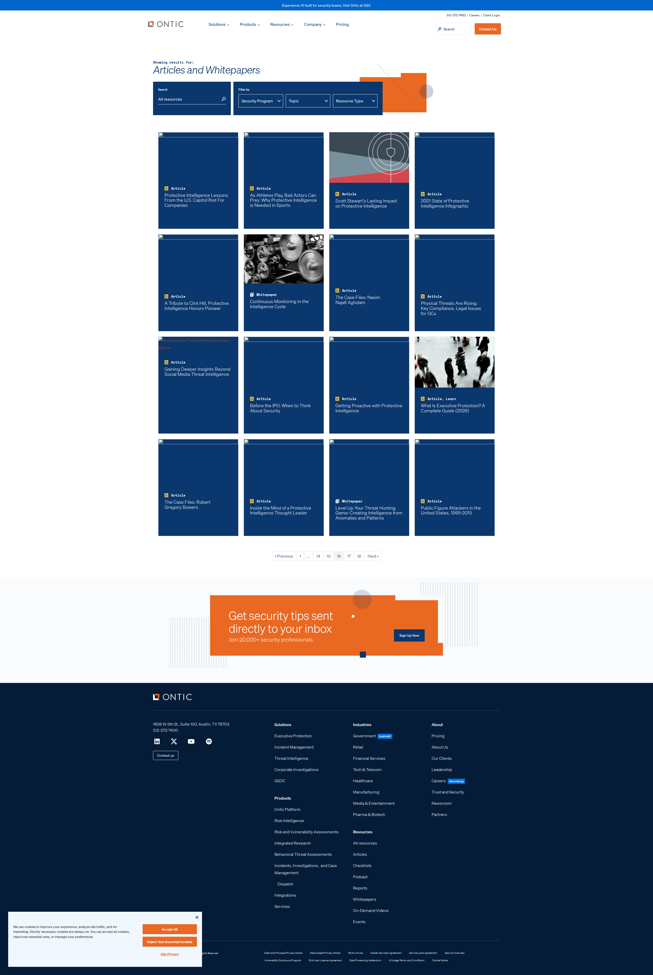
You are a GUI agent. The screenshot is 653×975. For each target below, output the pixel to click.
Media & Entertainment (374, 803)
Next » (373, 556)
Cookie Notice (440, 960)
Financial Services (369, 758)
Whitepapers (364, 899)
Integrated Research (292, 843)
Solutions (217, 24)
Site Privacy (170, 954)
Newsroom (442, 803)
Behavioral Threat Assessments (303, 854)
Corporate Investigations (296, 769)
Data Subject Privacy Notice (325, 952)
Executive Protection (293, 735)
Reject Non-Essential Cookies (170, 942)
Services (282, 906)
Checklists (362, 865)
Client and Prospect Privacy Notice (283, 952)
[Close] (196, 917)
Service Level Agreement (423, 952)
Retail (358, 747)
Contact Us (488, 29)
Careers (474, 15)
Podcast (360, 876)
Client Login (491, 15)
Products (248, 24)
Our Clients (442, 758)
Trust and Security (448, 792)
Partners (439, 814)
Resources (280, 24)
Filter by (243, 89)
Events (359, 921)
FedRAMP (385, 736)
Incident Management (294, 747)
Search (163, 89)
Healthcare (363, 780)
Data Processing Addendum (365, 960)
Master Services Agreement (385, 952)
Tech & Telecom (367, 769)
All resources (365, 843)
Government (364, 735)
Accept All (170, 929)
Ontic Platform (287, 809)
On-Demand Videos (371, 910)
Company (313, 24)
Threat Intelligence (291, 758)
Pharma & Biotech (369, 814)
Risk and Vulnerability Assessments (306, 831)
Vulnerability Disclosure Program (282, 960)
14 (318, 556)
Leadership (442, 769)
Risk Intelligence (289, 820)
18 (359, 556)
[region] (105, 939)
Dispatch (285, 883)
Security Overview (454, 952)
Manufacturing (366, 792)
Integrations (285, 895)
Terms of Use (355, 952)
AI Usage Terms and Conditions (406, 960)
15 (329, 556)
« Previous (284, 556)
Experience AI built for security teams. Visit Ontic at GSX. (326, 5)
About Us (440, 747)
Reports (360, 887)
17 (349, 556)
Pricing (342, 24)
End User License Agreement (325, 960)
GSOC (279, 780)
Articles (360, 854)
